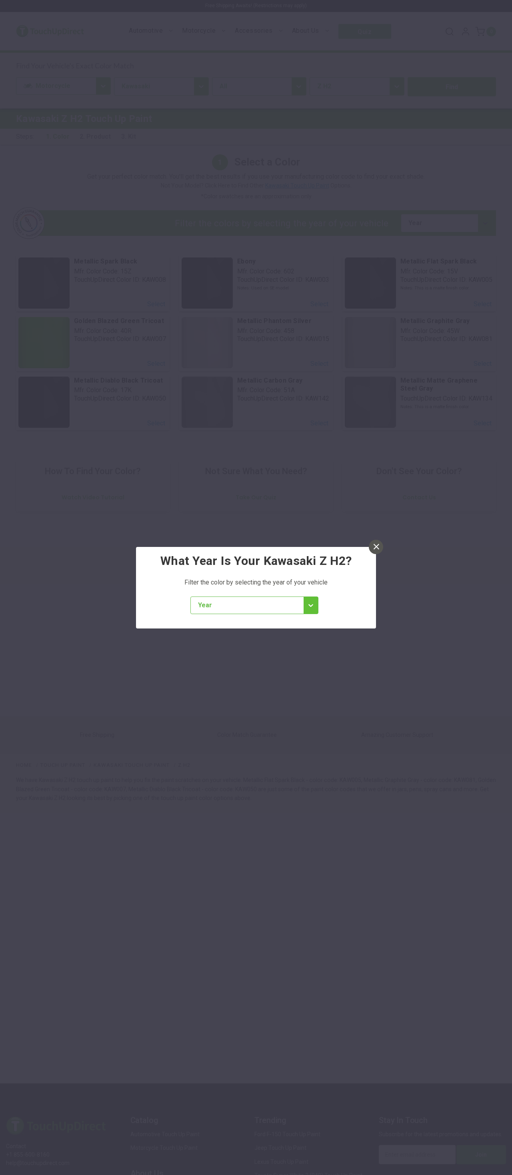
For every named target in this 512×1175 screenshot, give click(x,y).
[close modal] (376, 547)
